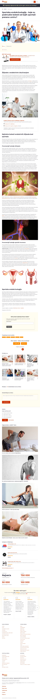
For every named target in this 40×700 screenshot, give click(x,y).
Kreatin (3, 627)
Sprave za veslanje (22, 643)
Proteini (3, 626)
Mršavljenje (3, 630)
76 (37, 363)
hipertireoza (13, 337)
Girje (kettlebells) (22, 627)
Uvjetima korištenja (12, 682)
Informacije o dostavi (23, 656)
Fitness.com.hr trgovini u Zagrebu (11, 125)
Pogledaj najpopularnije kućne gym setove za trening (20, 5)
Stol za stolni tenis (4, 664)
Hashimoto (8, 337)
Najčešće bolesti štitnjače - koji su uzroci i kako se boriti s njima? (6, 364)
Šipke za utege (22, 630)
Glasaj (5, 420)
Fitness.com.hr (4, 2)
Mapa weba (4, 688)
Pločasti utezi (22, 628)
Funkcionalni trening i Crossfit (24, 647)
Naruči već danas (14, 59)
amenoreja (3, 337)
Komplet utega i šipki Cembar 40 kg (14, 561)
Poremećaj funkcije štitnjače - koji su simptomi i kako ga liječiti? (31, 379)
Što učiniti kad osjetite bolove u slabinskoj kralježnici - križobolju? (15, 481)
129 (24, 363)
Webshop (4, 686)
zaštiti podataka (18, 682)
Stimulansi (3, 638)
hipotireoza (17, 337)
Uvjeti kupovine (22, 661)
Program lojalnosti (23, 660)
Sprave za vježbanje (23, 636)
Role (2, 665)
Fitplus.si (4, 694)
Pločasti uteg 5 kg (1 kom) (12, 552)
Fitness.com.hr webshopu (10, 123)
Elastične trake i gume (23, 648)
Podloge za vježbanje (23, 631)
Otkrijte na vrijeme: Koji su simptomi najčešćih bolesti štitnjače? (19, 378)
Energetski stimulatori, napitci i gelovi (7, 632)
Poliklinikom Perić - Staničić (18, 308)
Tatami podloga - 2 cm (12, 543)
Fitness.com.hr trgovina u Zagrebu (25, 664)
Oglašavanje (4, 690)
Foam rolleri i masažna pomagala (25, 638)
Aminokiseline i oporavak (5, 628)
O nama (3, 692)
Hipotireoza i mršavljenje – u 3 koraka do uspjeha (5, 378)
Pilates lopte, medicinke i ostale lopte (25, 634)
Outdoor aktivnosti (23, 651)
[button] (37, 607)
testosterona (24, 262)
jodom (3, 215)
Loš (24, 343)
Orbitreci (21, 642)
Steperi (21, 644)
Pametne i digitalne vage (5, 656)
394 (12, 363)
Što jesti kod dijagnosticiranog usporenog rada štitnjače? (30, 365)
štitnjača (21, 337)
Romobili (3, 661)
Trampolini (3, 660)
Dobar (16, 343)
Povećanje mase (4, 631)
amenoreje (26, 248)
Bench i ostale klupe (23, 635)
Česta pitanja (22, 657)
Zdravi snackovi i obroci (5, 635)
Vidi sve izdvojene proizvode (7, 568)
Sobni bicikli (22, 640)
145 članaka (5, 49)
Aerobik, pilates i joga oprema (24, 646)
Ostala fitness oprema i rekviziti (24, 650)
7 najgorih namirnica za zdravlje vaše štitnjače (19, 364)
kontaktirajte (4, 683)
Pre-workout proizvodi (5, 634)
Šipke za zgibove (22, 632)
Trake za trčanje (22, 639)
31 (12, 377)
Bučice (21, 626)
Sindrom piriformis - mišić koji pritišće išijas (10, 509)
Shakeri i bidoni (4, 657)
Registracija (6, 402)
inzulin (16, 258)
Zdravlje (3, 636)
